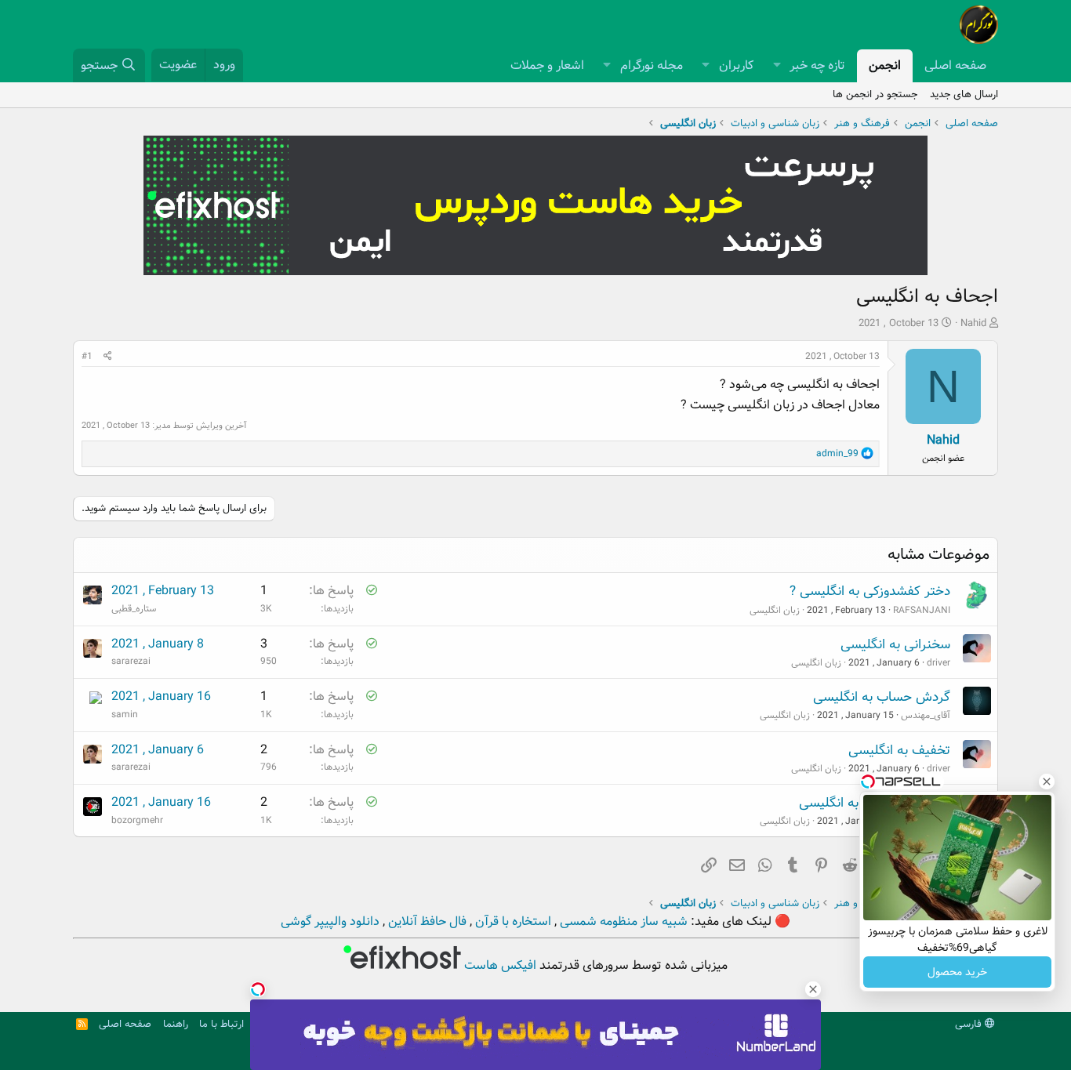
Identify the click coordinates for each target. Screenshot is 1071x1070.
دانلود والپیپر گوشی (330, 921)
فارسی (970, 1024)
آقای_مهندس (925, 715)
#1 (87, 356)
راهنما (175, 1024)
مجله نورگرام (651, 65)
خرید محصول (957, 972)
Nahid (973, 323)
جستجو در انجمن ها (875, 94)
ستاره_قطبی (133, 608)
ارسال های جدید (964, 94)
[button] (776, 65)
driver (938, 662)
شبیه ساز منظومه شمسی (622, 921)
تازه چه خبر (817, 65)
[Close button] (1047, 781)
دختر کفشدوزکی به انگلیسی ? (870, 591)
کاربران (736, 65)
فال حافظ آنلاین (426, 921)
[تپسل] (258, 989)
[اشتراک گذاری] (108, 356)
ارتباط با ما (221, 1024)
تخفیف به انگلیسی (899, 750)
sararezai (131, 661)
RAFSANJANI (921, 610)
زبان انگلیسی (775, 610)
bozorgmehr (137, 820)
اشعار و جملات (547, 65)
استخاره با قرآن (511, 921)
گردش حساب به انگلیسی (881, 697)
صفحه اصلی (955, 65)
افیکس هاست (498, 965)
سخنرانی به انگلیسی (895, 644)
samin (124, 714)
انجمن (885, 65)
